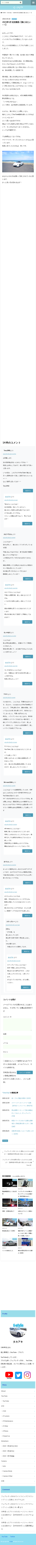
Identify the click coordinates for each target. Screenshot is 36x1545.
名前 (4, 1034)
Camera (4, 1461)
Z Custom (6, 1416)
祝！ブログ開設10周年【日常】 (21, 1098)
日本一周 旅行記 (8, 1451)
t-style (11, 1541)
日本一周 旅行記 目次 (10, 1446)
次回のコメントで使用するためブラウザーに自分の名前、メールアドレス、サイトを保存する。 (17, 1064)
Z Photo (5, 1431)
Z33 (2, 1406)
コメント (7, 1017)
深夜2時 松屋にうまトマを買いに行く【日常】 (23, 1132)
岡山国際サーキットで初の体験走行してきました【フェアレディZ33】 (22, 1113)
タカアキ (8, 496)
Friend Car (6, 1436)
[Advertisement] (18, 209)
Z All (4, 1411)
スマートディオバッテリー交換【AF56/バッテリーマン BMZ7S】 (22, 1104)
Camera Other (7, 1476)
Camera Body (7, 1471)
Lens (4, 1466)
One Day (6, 1093)
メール (5, 1043)
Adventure (4, 1441)
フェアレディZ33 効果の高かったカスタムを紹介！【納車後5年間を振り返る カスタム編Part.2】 (17, 1162)
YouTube (4, 1396)
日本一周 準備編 (8, 1456)
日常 (2, 1481)
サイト (5, 1052)
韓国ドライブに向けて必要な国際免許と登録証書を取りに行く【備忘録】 (22, 1123)
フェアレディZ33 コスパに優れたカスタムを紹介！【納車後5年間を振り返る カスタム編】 (19, 1152)
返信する (28, 491)
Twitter (12, 1536)
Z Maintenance (8, 1421)
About (3, 1391)
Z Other (5, 1426)
